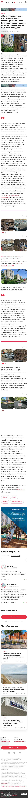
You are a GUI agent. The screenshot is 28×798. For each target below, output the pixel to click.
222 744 (5, 739)
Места (3, 13)
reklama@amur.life (19, 741)
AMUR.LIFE (21, 490)
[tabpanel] (7, 225)
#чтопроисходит (17, 501)
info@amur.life (5, 741)
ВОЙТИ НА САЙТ (14, 747)
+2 (23, 602)
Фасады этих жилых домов (11, 257)
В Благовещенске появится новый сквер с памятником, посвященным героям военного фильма (13, 656)
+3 (24, 579)
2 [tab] (5, 232)
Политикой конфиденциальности (9, 796)
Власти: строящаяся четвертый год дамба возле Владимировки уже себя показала (13, 689)
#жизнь (14, 497)
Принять (23, 793)
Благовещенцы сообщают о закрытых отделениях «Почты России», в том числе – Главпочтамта (13, 722)
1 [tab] (3, 232)
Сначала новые (5, 555)
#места (5, 501)
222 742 (18, 739)
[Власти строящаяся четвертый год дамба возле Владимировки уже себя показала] (24, 693)
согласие (2, 792)
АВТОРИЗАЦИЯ (14, 617)
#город (5, 497)
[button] (20, 753)
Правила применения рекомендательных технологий (13, 786)
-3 (26, 602)
